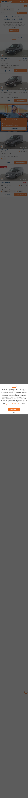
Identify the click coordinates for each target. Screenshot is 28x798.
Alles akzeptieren (14, 409)
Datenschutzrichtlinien (11, 404)
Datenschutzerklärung (16, 403)
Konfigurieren (14, 412)
